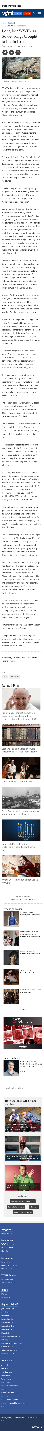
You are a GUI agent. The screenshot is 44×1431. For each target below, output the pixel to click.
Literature (34, 1207)
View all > (23, 1009)
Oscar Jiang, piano (26, 970)
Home (4, 23)
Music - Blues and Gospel (23, 1212)
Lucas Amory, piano (27, 951)
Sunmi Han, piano (26, 912)
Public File (30, 1418)
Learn (12, 899)
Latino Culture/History (16, 1207)
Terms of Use (19, 1418)
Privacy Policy (6, 1418)
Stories (11, 23)
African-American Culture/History (22, 1201)
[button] (34, 13)
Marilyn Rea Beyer (26, 1064)
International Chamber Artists (30, 990)
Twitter (12, 661)
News (5, 677)
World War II (14, 677)
